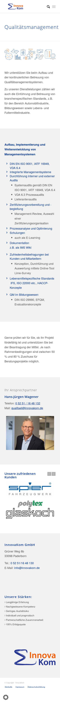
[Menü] (54, 6)
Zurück (49, 474)
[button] (6, 697)
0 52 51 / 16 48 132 (27, 403)
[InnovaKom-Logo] (24, 6)
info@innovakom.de (27, 568)
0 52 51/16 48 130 (22, 563)
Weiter (54, 474)
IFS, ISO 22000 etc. (23, 283)
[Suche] (47, 6)
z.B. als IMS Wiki (20, 247)
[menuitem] (47, 6)
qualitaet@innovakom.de (27, 408)
